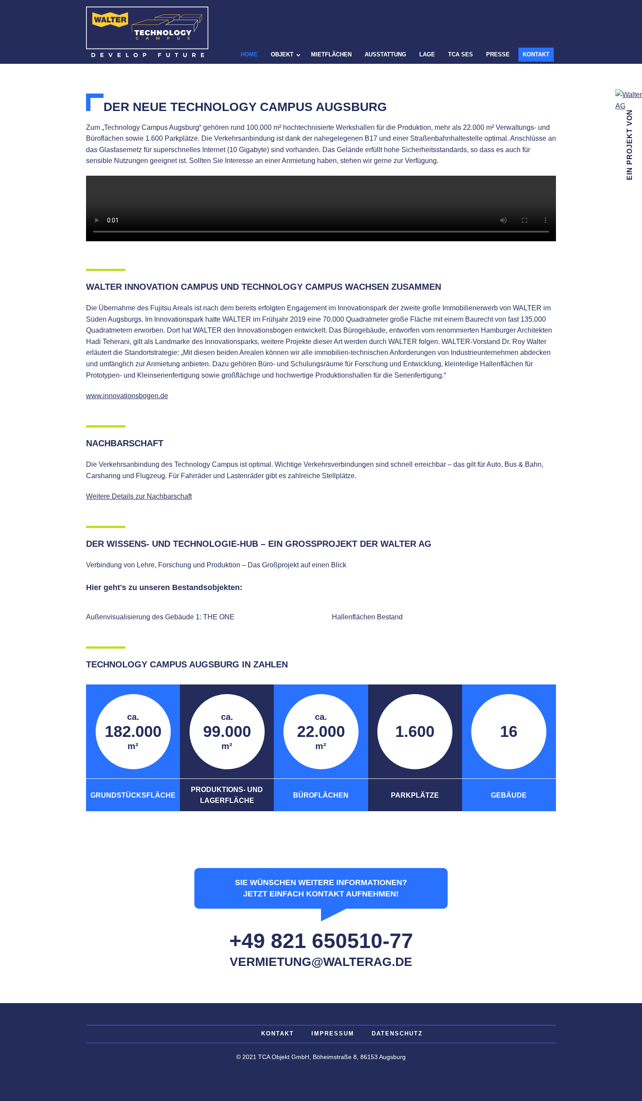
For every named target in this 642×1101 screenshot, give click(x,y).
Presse (498, 54)
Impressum (332, 1033)
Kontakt (536, 54)
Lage (427, 54)
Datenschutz (397, 1033)
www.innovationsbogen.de (127, 395)
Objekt (282, 54)
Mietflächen (331, 54)
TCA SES (460, 54)
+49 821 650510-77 (321, 940)
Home (249, 54)
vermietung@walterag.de (321, 962)
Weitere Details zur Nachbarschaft (139, 496)
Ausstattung (385, 54)
